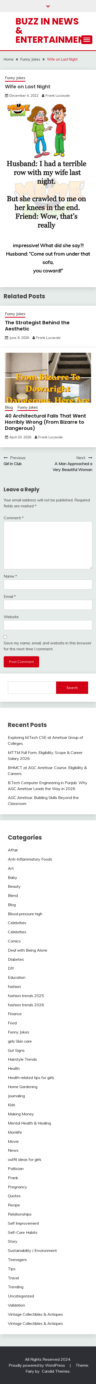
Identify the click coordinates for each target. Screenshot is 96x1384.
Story (12, 1241)
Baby (12, 877)
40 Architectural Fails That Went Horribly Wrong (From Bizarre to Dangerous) (45, 422)
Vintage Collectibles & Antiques (35, 1314)
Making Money (21, 1113)
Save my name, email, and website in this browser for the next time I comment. (47, 645)
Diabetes (16, 959)
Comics (14, 940)
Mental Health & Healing (29, 1123)
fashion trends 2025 (26, 995)
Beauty (14, 886)
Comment (14, 517)
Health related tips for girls (31, 1077)
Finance (15, 1013)
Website (11, 616)
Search (72, 687)
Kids (11, 1104)
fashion (14, 986)
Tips (12, 1268)
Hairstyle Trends (22, 1059)
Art (11, 868)
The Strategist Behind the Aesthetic (37, 325)
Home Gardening (22, 1086)
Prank (13, 1177)
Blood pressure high (25, 913)
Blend (13, 895)
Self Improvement (23, 1223)
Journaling (16, 1095)
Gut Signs (16, 1050)
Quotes (14, 1195)
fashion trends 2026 (26, 1004)
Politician (16, 1168)
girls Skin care (20, 1041)
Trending (15, 1286)
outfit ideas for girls (24, 1159)
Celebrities (17, 922)
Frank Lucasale (58, 95)
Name (10, 576)
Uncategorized (21, 1295)
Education (16, 977)
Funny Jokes (15, 77)
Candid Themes (56, 1371)
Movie (13, 1141)
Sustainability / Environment (32, 1250)
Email (10, 596)
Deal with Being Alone (27, 950)
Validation (16, 1305)
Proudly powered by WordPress (37, 1365)
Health (14, 1068)
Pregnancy (17, 1186)
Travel (13, 1277)
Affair (13, 849)
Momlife (15, 1132)
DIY (11, 968)
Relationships (20, 1214)
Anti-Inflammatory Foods (30, 859)
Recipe (14, 1204)
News (13, 1150)
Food (12, 1022)
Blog (9, 407)
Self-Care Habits (22, 1232)
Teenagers (17, 1259)
